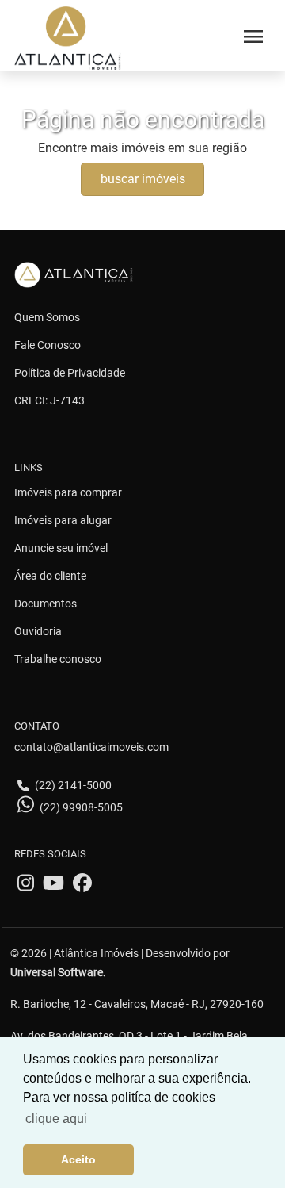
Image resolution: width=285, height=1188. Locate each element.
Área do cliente (50, 575)
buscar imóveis (143, 178)
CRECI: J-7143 (49, 400)
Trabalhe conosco (57, 659)
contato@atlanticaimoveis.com (91, 747)
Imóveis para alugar (63, 520)
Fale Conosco (47, 345)
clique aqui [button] (56, 1118)
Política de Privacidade (69, 372)
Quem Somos (47, 317)
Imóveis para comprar (68, 492)
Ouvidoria (38, 631)
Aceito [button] (78, 1159)
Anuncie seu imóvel (61, 548)
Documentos (45, 603)
